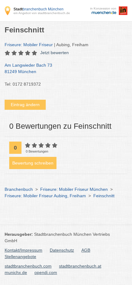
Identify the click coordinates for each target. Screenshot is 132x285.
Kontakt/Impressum (23, 250)
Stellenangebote (20, 256)
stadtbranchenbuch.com (28, 266)
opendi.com (45, 272)
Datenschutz (62, 250)
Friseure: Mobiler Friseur (29, 44)
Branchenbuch (19, 189)
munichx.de (16, 272)
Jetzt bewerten (54, 52)
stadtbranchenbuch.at (80, 266)
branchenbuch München (39, 9)
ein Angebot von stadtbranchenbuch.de (42, 13)
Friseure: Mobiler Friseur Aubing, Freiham (45, 195)
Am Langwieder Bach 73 (28, 68)
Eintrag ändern (25, 104)
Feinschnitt (104, 195)
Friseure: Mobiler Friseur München (74, 189)
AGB (85, 250)
